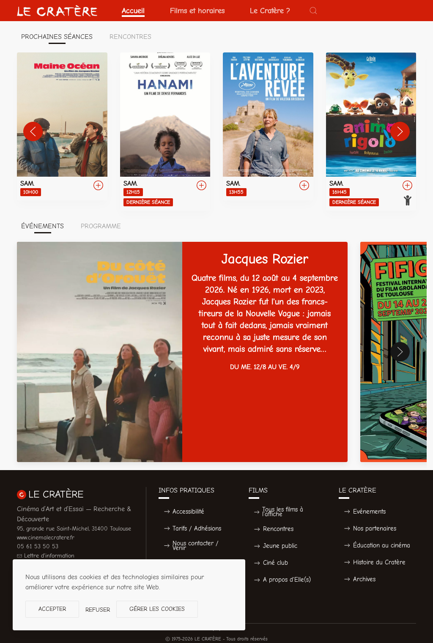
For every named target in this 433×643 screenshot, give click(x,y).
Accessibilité (188, 511)
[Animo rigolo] (371, 131)
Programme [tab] (101, 226)
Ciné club (275, 562)
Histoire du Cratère (379, 562)
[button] (313, 10)
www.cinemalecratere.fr (45, 537)
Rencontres (278, 529)
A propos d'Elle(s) (287, 579)
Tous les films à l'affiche (282, 512)
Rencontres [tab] (130, 37)
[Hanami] (165, 131)
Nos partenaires (374, 528)
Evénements (369, 511)
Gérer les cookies (157, 609)
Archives (364, 579)
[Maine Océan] (62, 126)
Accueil (133, 10)
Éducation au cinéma (381, 545)
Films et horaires (197, 10)
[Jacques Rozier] (182, 352)
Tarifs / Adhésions (197, 528)
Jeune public (280, 546)
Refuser (97, 609)
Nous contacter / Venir (196, 545)
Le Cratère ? (270, 10)
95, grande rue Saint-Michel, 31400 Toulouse (74, 528)
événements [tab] (42, 226)
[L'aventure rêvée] (268, 126)
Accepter (52, 609)
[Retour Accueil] (57, 10)
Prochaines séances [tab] (57, 37)
